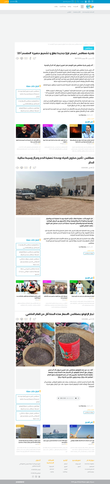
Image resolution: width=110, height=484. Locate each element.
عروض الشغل (91, 472)
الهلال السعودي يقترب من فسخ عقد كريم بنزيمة (83, 296)
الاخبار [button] (76, 6)
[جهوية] (55, 287)
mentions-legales (89, 464)
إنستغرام (52, 469)
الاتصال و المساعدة (89, 469)
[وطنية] (82, 131)
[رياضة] (28, 131)
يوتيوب (52, 472)
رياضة (69, 6)
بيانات (56, 6)
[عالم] (55, 431)
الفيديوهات (78, 464)
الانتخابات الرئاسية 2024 (88, 12)
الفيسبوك (51, 466)
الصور (79, 466)
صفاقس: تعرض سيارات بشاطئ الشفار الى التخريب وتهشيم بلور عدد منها (29, 262)
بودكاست (63, 6)
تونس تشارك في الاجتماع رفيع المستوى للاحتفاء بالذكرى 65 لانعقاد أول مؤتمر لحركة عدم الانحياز (29, 441)
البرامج (65, 469)
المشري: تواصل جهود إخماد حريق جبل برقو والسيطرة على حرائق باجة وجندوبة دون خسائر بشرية (82, 141)
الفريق (65, 466)
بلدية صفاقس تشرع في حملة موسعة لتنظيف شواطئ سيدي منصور (29, 271)
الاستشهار (91, 466)
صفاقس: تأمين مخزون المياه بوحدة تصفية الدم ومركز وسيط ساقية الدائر (28, 94)
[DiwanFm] (90, 6)
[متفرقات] (55, 131)
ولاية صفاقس (89, 253)
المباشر (65, 464)
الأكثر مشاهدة (76, 12)
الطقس (69, 12)
